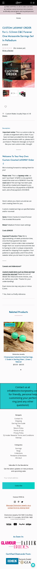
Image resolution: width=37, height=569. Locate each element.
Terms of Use (19, 430)
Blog (18, 426)
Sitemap (18, 438)
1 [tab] (16, 369)
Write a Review (7, 51)
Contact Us (19, 418)
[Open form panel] (33, 565)
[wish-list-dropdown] (5, 106)
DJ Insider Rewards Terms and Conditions (18, 435)
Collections (19, 453)
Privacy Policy (18, 433)
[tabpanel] (18, 344)
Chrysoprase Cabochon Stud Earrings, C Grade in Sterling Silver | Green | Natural (18, 359)
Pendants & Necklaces (18, 456)
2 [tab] (18, 369)
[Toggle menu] (2, 2)
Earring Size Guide (18, 423)
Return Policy (18, 428)
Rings (18, 451)
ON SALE (18, 458)
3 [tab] (20, 369)
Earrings (18, 448)
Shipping (18, 421)
